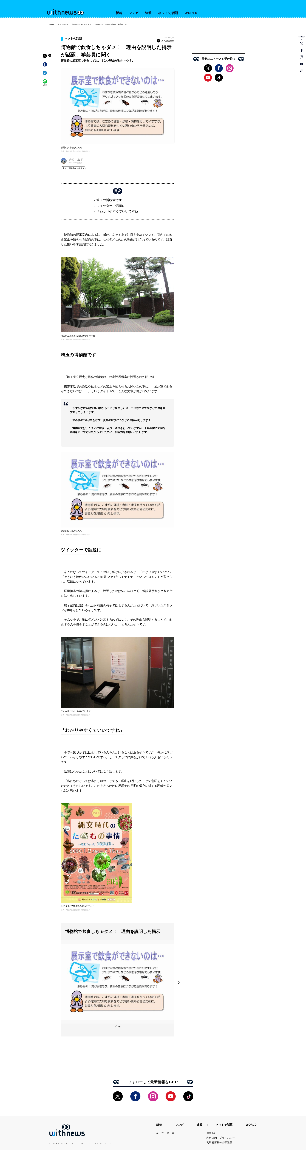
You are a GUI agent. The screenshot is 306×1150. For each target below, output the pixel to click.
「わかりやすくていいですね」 (119, 211)
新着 (119, 13)
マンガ (134, 13)
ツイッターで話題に (111, 206)
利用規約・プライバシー (220, 1137)
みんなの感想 (168, 41)
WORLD (191, 13)
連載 (148, 13)
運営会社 (211, 1133)
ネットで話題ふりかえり (73, 168)
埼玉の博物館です (109, 200)
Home (51, 24)
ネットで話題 (168, 13)
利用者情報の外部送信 (219, 1142)
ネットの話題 (63, 24)
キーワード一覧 (165, 1133)
